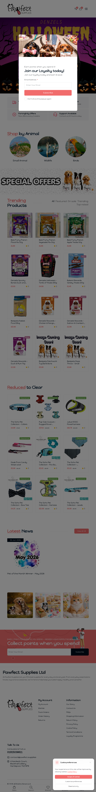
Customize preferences (73, 781)
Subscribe (48, 93)
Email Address (30, 80)
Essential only (73, 786)
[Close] (74, 37)
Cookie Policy (72, 772)
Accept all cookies (73, 777)
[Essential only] (90, 762)
